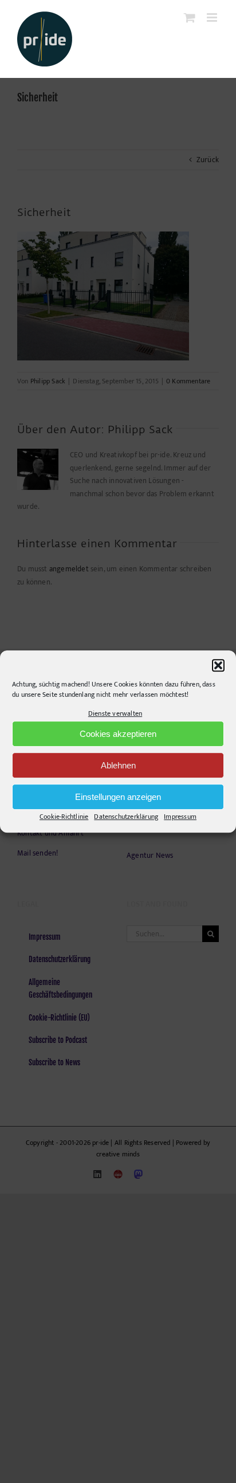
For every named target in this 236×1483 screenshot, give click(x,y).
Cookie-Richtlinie (64, 817)
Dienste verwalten (115, 713)
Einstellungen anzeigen (118, 797)
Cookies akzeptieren (118, 734)
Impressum (180, 817)
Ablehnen (118, 765)
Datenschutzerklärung (126, 817)
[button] (218, 665)
